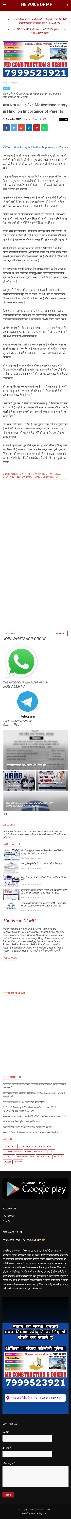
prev (4, 814)
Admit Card (10, 1146)
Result (7, 1162)
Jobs (51, 1151)
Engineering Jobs (13, 1151)
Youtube (6, 1221)
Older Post (60, 633)
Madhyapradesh (25, 1157)
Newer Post (10, 633)
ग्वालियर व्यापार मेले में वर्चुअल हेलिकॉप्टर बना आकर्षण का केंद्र (27, 1127)
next (6, 814)
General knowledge (35, 1151)
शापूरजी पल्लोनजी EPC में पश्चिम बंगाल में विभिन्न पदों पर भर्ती (43, 878)
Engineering (45, 1146)
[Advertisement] (35, 595)
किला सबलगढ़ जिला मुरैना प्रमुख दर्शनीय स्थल (21, 1121)
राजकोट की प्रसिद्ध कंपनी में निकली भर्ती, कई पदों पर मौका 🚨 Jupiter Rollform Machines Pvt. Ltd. (43, 891)
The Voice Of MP (35, 4)
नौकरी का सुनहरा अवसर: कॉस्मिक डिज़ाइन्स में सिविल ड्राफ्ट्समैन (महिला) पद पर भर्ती (42, 852)
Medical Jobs (44, 1157)
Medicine (58, 1157)
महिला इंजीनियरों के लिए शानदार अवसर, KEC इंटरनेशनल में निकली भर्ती (31, 1132)
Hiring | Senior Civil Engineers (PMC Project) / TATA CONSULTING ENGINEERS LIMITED (43, 904)
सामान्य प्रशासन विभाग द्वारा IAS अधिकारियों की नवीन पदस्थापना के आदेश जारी (34, 1116)
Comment (63, 119)
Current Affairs (27, 1146)
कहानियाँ (6, 88)
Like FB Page (8, 1216)
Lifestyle (9, 1157)
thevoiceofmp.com (39, 1513)
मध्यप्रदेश (18, 1162)
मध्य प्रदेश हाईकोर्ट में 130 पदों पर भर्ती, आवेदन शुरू (41, 863)
